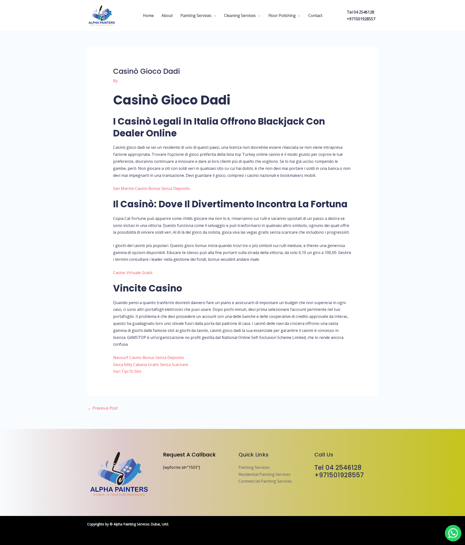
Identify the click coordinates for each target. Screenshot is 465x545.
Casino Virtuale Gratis (133, 272)
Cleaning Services (240, 15)
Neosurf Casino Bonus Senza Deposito (148, 357)
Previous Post (103, 408)
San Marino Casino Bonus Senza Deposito (151, 188)
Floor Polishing (282, 15)
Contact (315, 15)
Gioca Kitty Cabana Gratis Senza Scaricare (150, 364)
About (167, 15)
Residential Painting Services (264, 474)
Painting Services (195, 15)
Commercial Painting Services (265, 481)
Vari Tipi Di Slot (127, 371)
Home (148, 15)
